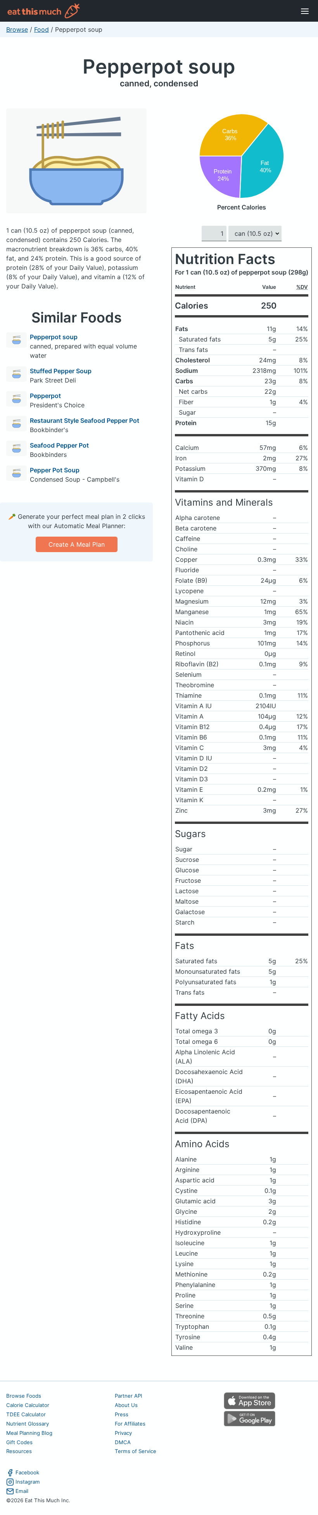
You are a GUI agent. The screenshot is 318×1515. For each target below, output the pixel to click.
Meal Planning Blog (29, 1433)
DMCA (123, 1442)
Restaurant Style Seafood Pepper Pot (84, 420)
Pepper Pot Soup (55, 470)
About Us (126, 1405)
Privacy (123, 1433)
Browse (17, 29)
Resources (19, 1451)
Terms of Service (135, 1451)
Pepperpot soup (159, 66)
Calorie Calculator (27, 1405)
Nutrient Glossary (27, 1424)
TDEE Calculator (26, 1414)
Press (121, 1414)
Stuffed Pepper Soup (61, 371)
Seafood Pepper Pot (59, 445)
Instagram (28, 1482)
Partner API (128, 1396)
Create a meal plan (76, 544)
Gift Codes (19, 1442)
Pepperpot (45, 396)
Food (41, 29)
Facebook (27, 1472)
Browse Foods (23, 1396)
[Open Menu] (305, 10)
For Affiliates (130, 1424)
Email (22, 1491)
